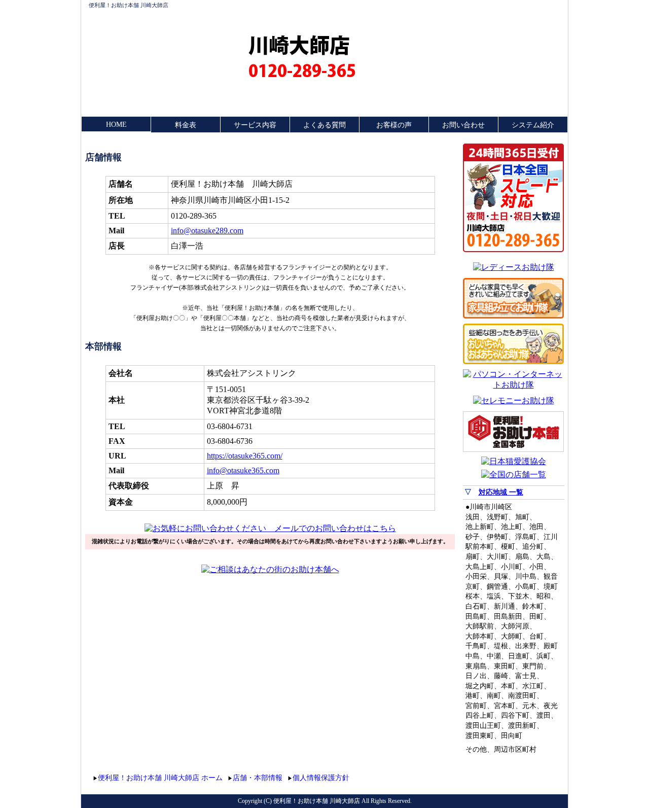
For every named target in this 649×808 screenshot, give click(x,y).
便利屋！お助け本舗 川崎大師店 (128, 5)
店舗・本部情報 (257, 778)
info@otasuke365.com (243, 470)
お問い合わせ (463, 125)
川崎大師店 (299, 44)
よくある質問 (324, 125)
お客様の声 (394, 125)
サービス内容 (255, 125)
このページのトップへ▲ (516, 776)
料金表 (185, 125)
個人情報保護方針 (321, 778)
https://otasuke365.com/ (244, 455)
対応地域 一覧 (501, 492)
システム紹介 (533, 125)
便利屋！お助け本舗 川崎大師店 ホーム (160, 778)
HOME (116, 124)
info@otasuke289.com (207, 230)
